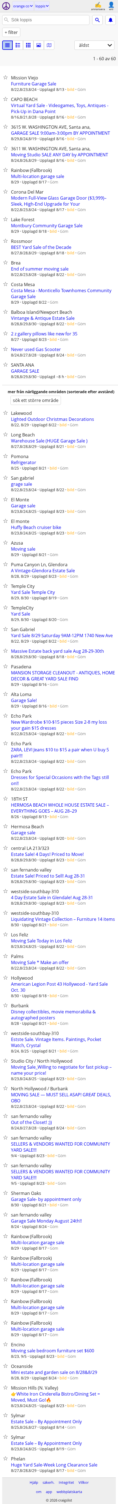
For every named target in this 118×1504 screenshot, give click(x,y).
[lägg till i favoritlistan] (6, 77)
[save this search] (110, 20)
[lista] (7, 45)
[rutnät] (28, 45)
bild (70, 89)
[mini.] (18, 45)
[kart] (49, 45)
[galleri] (38, 45)
